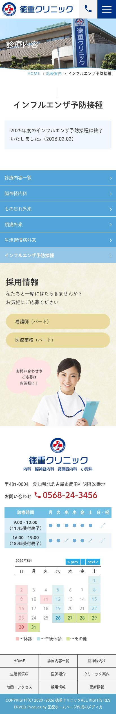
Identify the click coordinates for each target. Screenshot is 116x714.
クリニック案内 (97, 674)
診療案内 (54, 73)
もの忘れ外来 (18, 208)
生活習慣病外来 (20, 239)
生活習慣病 (19, 674)
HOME (34, 73)
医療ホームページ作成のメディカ (75, 707)
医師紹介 (58, 674)
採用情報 (22, 282)
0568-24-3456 (70, 495)
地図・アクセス (19, 687)
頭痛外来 (14, 224)
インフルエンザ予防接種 (29, 255)
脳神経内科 (16, 193)
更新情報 (97, 687)
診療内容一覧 (18, 177)
